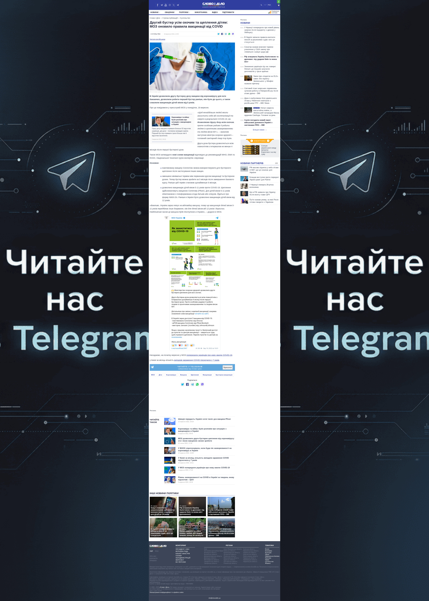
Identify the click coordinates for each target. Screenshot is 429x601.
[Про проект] (278, 1)
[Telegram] (162, 5)
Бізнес (267, 549)
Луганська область (230, 554)
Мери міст (180, 560)
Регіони (229, 545)
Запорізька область (210, 563)
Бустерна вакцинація (224, 375)
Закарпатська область (211, 561)
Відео (215, 12)
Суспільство (185, 18)
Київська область (229, 551)
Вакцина (183, 375)
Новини (154, 12)
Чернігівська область (250, 561)
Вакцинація (207, 375)
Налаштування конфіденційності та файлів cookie (166, 592)
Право (267, 560)
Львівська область (230, 556)
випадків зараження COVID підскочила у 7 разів (196, 360)
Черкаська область (249, 558)
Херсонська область (250, 554)
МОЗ (153, 375)
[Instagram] (170, 5)
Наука (267, 554)
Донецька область (210, 558)
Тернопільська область (251, 551)
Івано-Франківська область (233, 549)
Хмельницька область (250, 556)
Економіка (268, 551)
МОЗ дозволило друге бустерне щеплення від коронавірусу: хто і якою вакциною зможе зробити (206, 440)
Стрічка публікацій (170, 18)
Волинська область (210, 554)
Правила (153, 560)
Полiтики (183, 12)
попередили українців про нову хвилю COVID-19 (209, 355)
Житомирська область (211, 560)
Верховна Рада (182, 551)
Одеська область (229, 560)
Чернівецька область (250, 560)
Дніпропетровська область (213, 556)
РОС (269, 5)
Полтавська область (230, 561)
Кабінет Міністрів (183, 553)
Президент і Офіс (182, 549)
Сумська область (249, 549)
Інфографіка (201, 12)
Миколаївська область (231, 558)
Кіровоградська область (232, 552)
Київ (205, 549)
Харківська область (249, 552)
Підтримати (228, 12)
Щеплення (195, 375)
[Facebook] (158, 5)
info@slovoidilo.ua (214, 598)
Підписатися (227, 367)
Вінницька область (210, 552)
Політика (268, 558)
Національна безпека (272, 556)
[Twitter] (174, 5)
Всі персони (181, 562)
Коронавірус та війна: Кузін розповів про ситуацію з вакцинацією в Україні (181, 120)
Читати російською (157, 39)
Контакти (153, 558)
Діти (160, 375)
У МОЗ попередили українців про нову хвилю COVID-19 (204, 469)
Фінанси (267, 563)
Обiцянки (169, 12)
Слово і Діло (155, 18)
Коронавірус (171, 375)
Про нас (153, 556)
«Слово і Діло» (164, 587)
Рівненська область (230, 563)
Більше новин (258, 130)
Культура (268, 552)
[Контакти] (278, 4)
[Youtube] (166, 5)
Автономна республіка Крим (213, 551)
